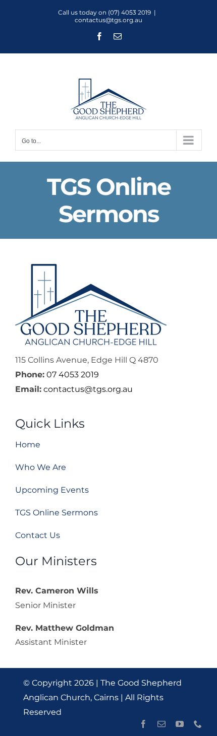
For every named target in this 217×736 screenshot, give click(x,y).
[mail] (161, 724)
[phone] (198, 724)
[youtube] (180, 724)
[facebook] (143, 724)
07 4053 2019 (72, 374)
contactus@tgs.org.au (108, 20)
